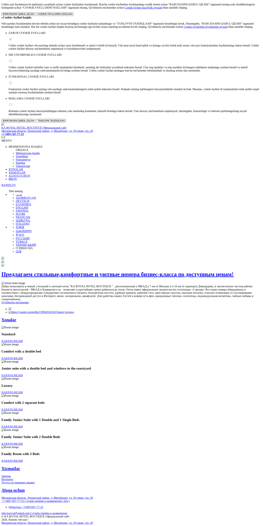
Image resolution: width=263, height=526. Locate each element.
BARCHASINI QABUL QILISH (18, 14)
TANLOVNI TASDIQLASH (51, 120)
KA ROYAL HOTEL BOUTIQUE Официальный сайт (34, 127)
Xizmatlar (10, 468)
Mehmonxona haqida (28, 153)
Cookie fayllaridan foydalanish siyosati (206, 26)
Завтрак (6, 476)
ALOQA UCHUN (19, 175)
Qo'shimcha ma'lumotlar (15, 302)
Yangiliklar (22, 156)
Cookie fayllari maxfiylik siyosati (143, 7)
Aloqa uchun (13, 490)
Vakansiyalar (23, 166)
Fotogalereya (23, 159)
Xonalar (8, 319)
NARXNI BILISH (12, 341)
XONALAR (16, 169)
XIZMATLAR (17, 172)
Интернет (7, 479)
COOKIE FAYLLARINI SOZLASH (55, 14)
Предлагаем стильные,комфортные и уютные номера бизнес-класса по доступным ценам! (117, 274)
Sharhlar (20, 162)
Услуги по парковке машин (18, 482)
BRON (13, 178)
